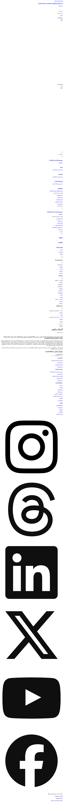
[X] (31, 635)
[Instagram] (31, 447)
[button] (31, 11)
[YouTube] (31, 698)
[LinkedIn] (31, 572)
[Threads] (31, 509)
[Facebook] (31, 761)
